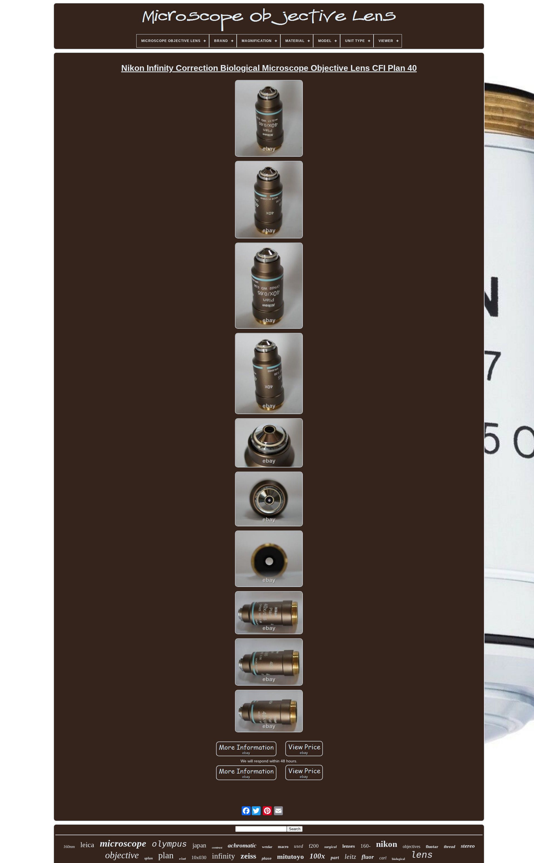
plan (166, 855)
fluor (368, 857)
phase (266, 858)
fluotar (432, 846)
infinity (223, 856)
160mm (69, 847)
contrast (217, 847)
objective (122, 855)
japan (199, 845)
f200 (314, 846)
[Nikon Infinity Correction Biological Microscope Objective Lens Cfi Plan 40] (269, 118)
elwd (182, 858)
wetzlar (267, 847)
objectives (411, 846)
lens (422, 855)
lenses (348, 846)
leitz (350, 856)
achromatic (242, 845)
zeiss (248, 855)
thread (449, 846)
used (298, 846)
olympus (169, 844)
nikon (386, 844)
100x (317, 856)
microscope (123, 843)
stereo (468, 846)
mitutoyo (290, 856)
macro (283, 847)
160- (365, 846)
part (335, 857)
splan (148, 858)
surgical (330, 847)
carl (382, 857)
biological (398, 858)
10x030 (198, 857)
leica (87, 845)
